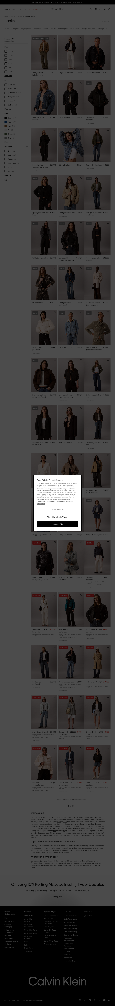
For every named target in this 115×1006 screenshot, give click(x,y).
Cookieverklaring (43, 501)
